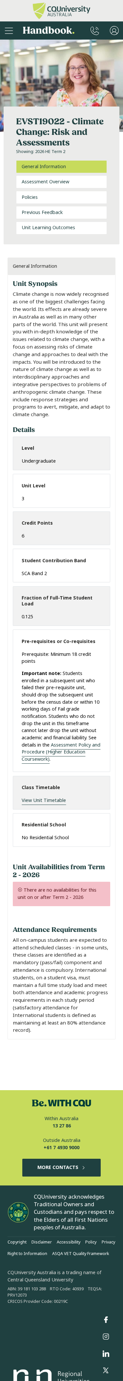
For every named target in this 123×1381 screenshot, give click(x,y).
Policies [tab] (30, 197)
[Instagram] (106, 1337)
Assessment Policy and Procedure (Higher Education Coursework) (61, 752)
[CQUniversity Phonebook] (94, 30)
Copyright (17, 1242)
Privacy (108, 1242)
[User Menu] (114, 30)
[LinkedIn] (106, 1353)
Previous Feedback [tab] (42, 212)
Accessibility (68, 1242)
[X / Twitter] (106, 1371)
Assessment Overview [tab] (45, 181)
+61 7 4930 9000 (61, 1147)
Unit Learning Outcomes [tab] (48, 227)
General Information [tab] (44, 166)
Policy (90, 1242)
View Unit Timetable (44, 800)
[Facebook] (106, 1319)
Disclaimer (41, 1242)
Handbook (49, 30)
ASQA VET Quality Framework (80, 1254)
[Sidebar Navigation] (9, 30)
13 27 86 (61, 1125)
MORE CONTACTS (57, 1167)
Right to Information (27, 1254)
